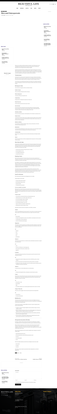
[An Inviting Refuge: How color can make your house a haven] (11, 377)
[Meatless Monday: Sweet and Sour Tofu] (39, 408)
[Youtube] (53, 4)
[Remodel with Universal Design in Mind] (11, 54)
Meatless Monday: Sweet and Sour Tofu (21, 406)
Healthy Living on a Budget (37, 359)
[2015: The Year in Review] (39, 395)
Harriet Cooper (3, 15)
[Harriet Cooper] (7, 69)
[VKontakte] (5, 395)
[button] (55, 4)
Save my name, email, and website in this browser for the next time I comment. (26, 382)
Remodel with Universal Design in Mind (5, 54)
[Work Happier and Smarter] (39, 402)
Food (1, 11)
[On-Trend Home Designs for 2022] (11, 62)
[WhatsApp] (39, 15)
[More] (41, 15)
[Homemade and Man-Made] (11, 50)
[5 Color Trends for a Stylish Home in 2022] (11, 58)
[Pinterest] (37, 15)
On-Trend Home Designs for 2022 (5, 62)
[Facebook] (50, 4)
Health (3, 11)
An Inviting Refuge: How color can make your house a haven (5, 378)
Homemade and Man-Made (5, 49)
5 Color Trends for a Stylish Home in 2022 (5, 58)
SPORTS (6, 11)
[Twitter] (51, 4)
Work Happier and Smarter (19, 399)
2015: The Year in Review (18, 393)
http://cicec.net (7, 74)
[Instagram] (3, 395)
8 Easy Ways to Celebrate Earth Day (21, 359)
